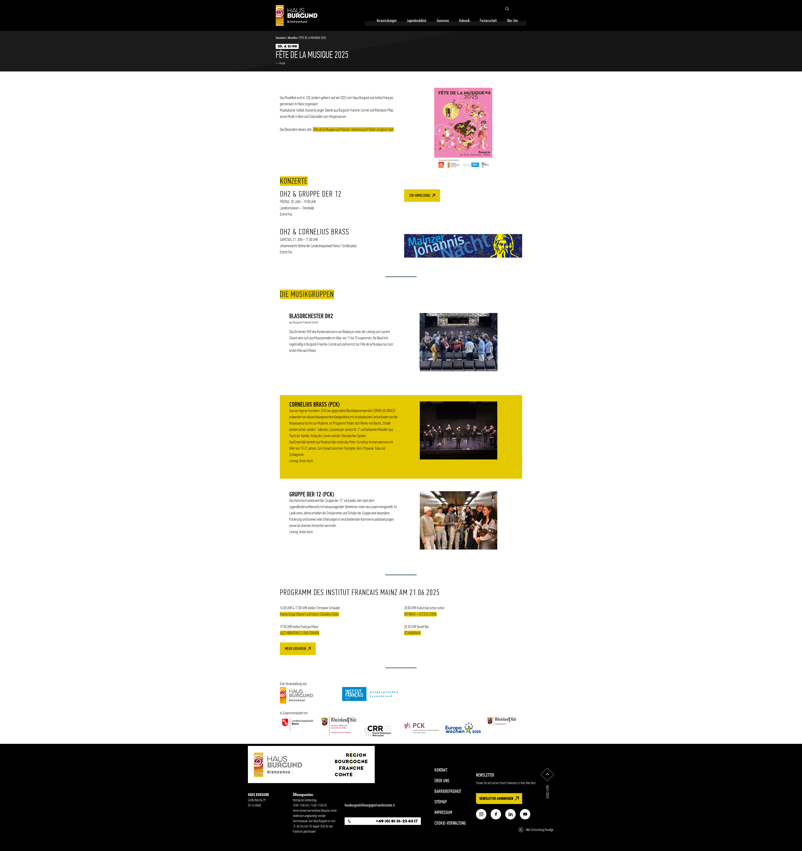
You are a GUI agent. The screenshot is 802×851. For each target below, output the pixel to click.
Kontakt (440, 770)
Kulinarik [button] (464, 20)
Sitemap (440, 802)
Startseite (281, 38)
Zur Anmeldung (419, 195)
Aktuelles (292, 38)
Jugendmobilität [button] (416, 20)
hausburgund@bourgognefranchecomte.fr (370, 805)
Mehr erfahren (295, 648)
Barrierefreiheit (447, 791)
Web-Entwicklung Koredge (539, 830)
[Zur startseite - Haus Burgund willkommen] (296, 15)
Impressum (443, 812)
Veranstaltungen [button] (387, 20)
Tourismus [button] (443, 20)
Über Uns (441, 781)
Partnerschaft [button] (488, 20)
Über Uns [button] (512, 20)
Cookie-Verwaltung (450, 823)
